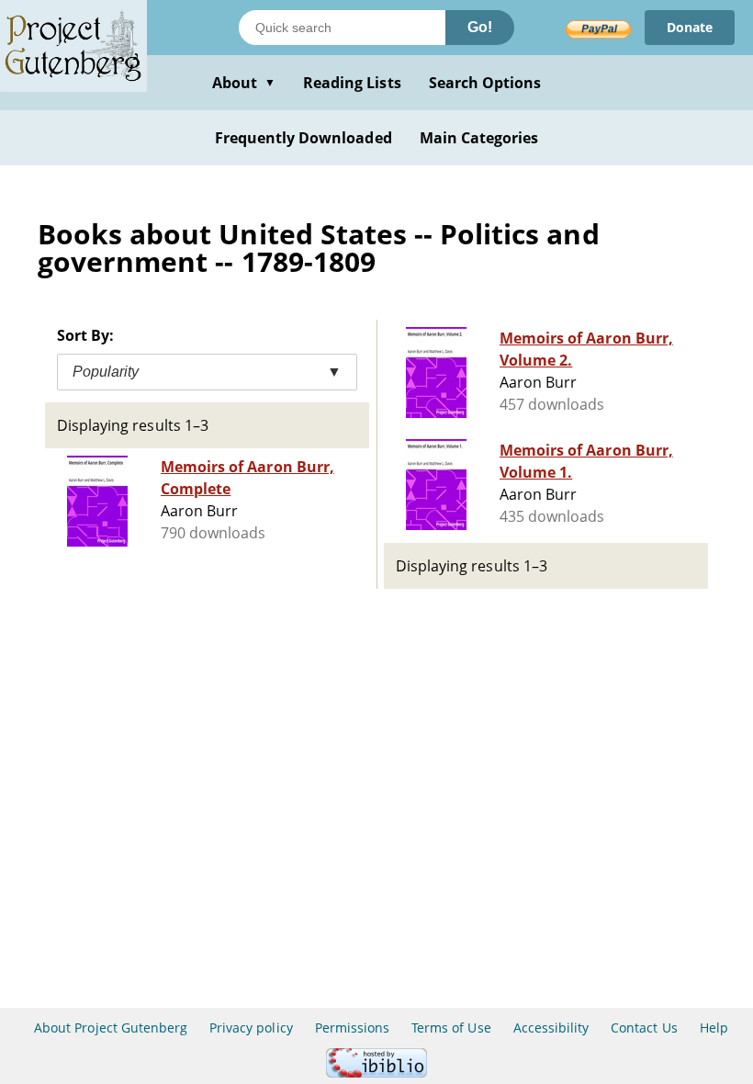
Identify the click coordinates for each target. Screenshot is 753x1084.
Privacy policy (251, 1027)
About (243, 83)
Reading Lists (352, 83)
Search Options (485, 83)
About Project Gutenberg (110, 1027)
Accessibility (551, 1027)
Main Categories (479, 138)
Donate (690, 27)
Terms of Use (450, 1027)
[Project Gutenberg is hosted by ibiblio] (376, 1072)
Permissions (352, 1027)
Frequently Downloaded (303, 138)
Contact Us (644, 1027)
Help (714, 1027)
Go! (479, 27)
